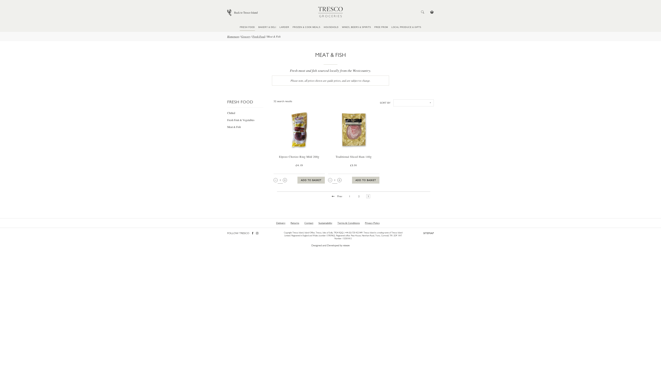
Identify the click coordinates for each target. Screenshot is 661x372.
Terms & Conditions (348, 223)
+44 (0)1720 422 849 (354, 232)
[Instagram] (257, 233)
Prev (339, 196)
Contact (308, 223)
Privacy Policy (372, 223)
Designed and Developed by (330, 245)
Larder (284, 27)
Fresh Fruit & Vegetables (240, 120)
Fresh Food (247, 27)
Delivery (280, 223)
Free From (381, 27)
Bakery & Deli (267, 27)
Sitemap (428, 233)
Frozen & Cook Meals (306, 27)
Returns (295, 223)
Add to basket (311, 180)
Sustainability (325, 223)
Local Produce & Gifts (406, 27)
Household (331, 27)
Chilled (231, 113)
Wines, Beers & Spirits (356, 27)
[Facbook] (252, 233)
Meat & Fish (234, 127)
